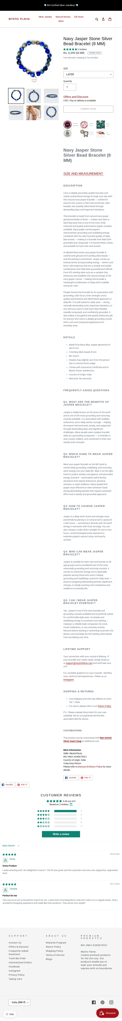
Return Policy (95, 766)
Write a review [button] (61, 834)
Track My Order (17, 958)
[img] (9, 854)
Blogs (49, 959)
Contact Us (15, 942)
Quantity (67, 81)
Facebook (14, 966)
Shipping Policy (54, 951)
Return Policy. (105, 706)
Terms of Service (55, 955)
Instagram (68, 679)
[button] (70, 49)
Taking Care (15, 979)
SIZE (65, 68)
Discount (82, 766)
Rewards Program (56, 942)
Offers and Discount (75, 96)
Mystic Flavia (19, 19)
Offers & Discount (19, 947)
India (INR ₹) (19, 1002)
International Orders (20, 962)
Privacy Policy (17, 975)
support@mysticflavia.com (79, 663)
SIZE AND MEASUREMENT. (83, 173)
